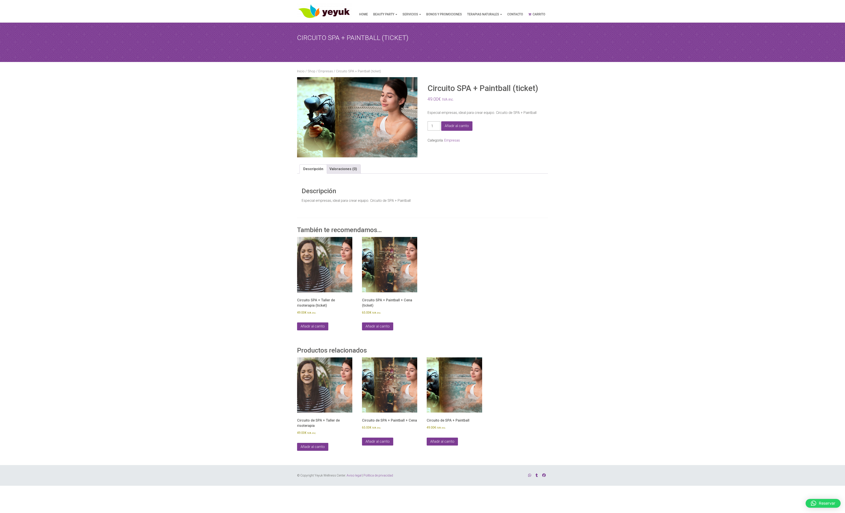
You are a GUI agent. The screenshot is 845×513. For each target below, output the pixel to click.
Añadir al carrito (457, 126)
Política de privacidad (378, 475)
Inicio (301, 71)
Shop (311, 71)
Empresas (325, 71)
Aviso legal (354, 475)
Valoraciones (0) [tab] (343, 169)
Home (363, 14)
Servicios (410, 14)
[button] (823, 503)
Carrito (539, 14)
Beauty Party (383, 14)
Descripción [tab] (313, 169)
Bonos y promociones (444, 14)
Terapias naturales (483, 14)
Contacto (515, 14)
